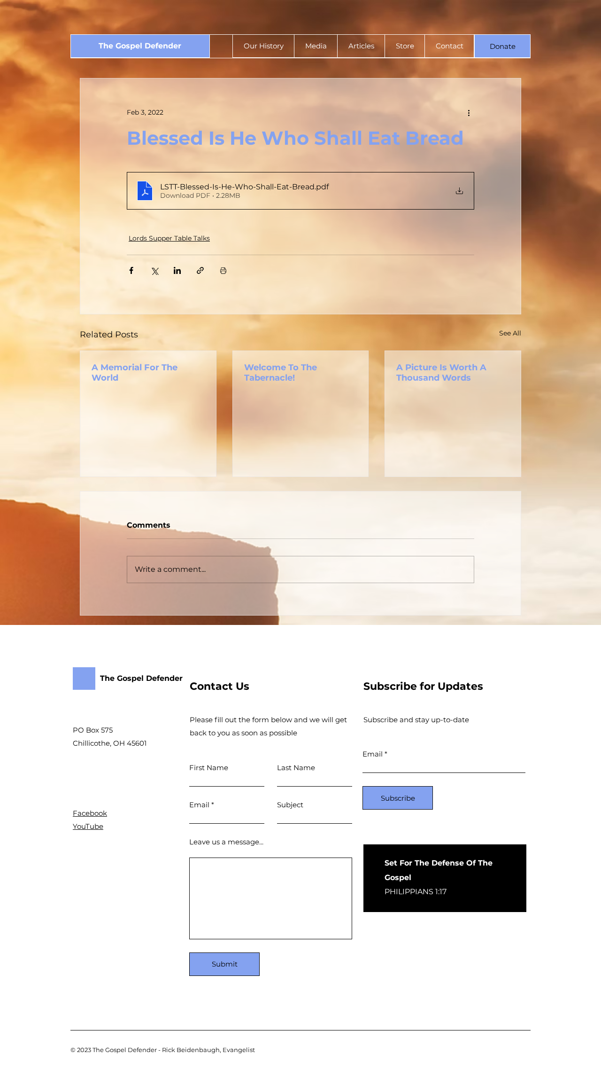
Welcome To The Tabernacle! (280, 372)
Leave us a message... (226, 841)
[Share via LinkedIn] (177, 270)
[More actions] (468, 112)
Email (199, 804)
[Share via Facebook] (131, 270)
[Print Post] (223, 270)
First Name (208, 767)
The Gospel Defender (140, 45)
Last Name (296, 767)
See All (510, 333)
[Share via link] (200, 270)
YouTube (88, 826)
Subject (290, 804)
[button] (502, 46)
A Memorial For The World (134, 372)
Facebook (90, 813)
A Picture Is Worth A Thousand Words (441, 372)
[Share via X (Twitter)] (154, 270)
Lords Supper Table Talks (169, 238)
